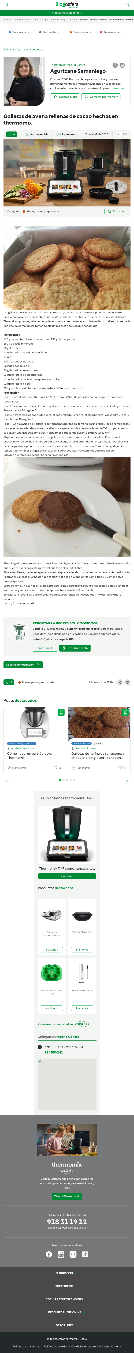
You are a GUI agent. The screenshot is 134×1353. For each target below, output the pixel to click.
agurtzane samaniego (55, 19)
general (73, 19)
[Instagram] (73, 1254)
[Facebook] (49, 1254)
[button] (128, 5)
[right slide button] (127, 780)
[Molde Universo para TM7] (52, 973)
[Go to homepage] (67, 5)
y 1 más (98, 743)
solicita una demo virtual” (99, 563)
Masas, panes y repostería (22, 743)
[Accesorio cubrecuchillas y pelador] (52, 914)
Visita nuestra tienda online (65, 12)
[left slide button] (6, 780)
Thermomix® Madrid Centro (27, 19)
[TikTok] (85, 1254)
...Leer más (117, 88)
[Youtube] (61, 1254)
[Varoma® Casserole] (82, 914)
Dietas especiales (81, 743)
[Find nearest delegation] (6, 5)
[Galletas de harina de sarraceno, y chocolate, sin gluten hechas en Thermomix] (99, 725)
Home (6, 19)
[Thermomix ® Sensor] (82, 973)
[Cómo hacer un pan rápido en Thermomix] (35, 725)
